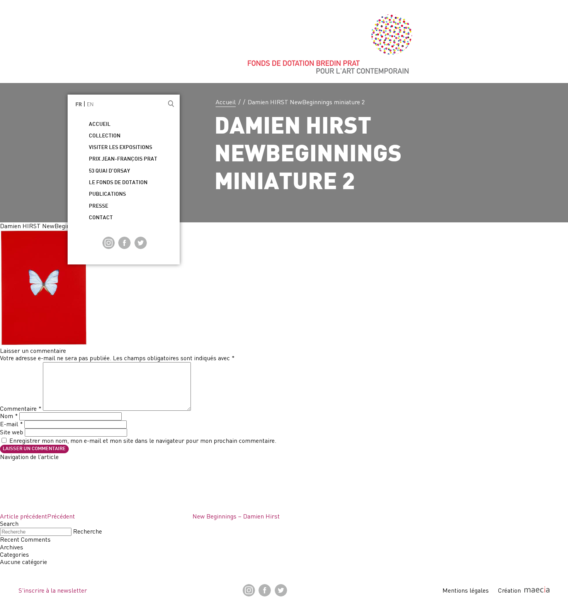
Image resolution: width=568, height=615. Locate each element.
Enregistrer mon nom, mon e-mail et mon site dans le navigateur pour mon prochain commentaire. (142, 440)
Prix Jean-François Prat (123, 159)
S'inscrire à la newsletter (53, 590)
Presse (98, 206)
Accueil (226, 102)
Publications (107, 194)
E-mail (11, 424)
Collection (105, 136)
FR (78, 104)
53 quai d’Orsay (109, 171)
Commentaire (20, 408)
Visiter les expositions (120, 147)
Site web (11, 432)
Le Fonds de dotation (118, 182)
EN (90, 104)
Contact (101, 217)
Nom (9, 416)
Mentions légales (465, 590)
